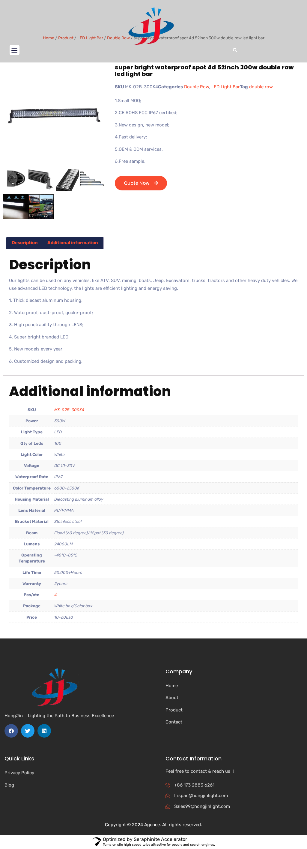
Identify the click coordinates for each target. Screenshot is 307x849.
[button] (14, 50)
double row (261, 86)
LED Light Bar (225, 86)
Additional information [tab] (72, 242)
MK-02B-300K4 (69, 409)
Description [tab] (25, 242)
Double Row (196, 86)
